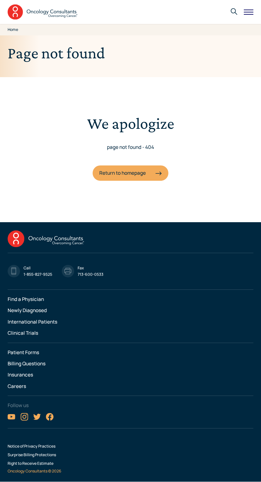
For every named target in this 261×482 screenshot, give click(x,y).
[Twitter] (37, 419)
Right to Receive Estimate (30, 463)
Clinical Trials (23, 333)
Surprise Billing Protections (32, 454)
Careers (17, 386)
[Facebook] (50, 419)
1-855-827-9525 (38, 274)
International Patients (32, 321)
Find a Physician (26, 299)
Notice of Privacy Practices (31, 446)
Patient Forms (23, 352)
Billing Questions (27, 363)
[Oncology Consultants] (43, 12)
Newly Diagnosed (27, 310)
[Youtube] (12, 419)
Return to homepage (122, 173)
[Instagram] (24, 419)
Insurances (20, 374)
